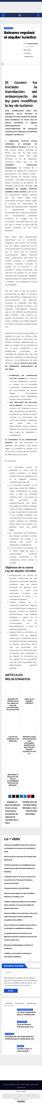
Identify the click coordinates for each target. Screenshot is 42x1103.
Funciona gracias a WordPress (14, 1084)
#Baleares (29, 56)
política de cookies (23, 1098)
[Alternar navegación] (19, 15)
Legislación (8, 28)
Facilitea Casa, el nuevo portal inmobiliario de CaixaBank (24, 1052)
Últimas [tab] (8, 1003)
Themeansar (21, 1087)
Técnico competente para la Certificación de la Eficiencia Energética (26, 1015)
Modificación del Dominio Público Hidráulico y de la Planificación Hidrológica (29, 808)
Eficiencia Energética (25, 1009)
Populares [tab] (19, 1003)
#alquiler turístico (27, 51)
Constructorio (32, 44)
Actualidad (9, 1033)
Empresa (20, 1046)
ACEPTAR (21, 1101)
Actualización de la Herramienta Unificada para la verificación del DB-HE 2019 (19, 1038)
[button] (35, 15)
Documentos (22, 1021)
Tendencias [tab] (32, 1003)
